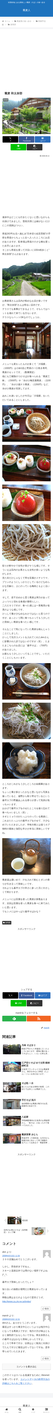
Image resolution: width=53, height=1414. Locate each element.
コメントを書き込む (26, 1366)
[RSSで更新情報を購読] (39, 1018)
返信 (47, 1308)
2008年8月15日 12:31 (11, 1319)
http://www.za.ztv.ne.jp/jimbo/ (16, 1301)
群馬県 (7, 923)
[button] (34, 147)
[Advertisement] (26, 60)
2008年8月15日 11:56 (11, 1256)
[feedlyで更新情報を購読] (14, 1018)
